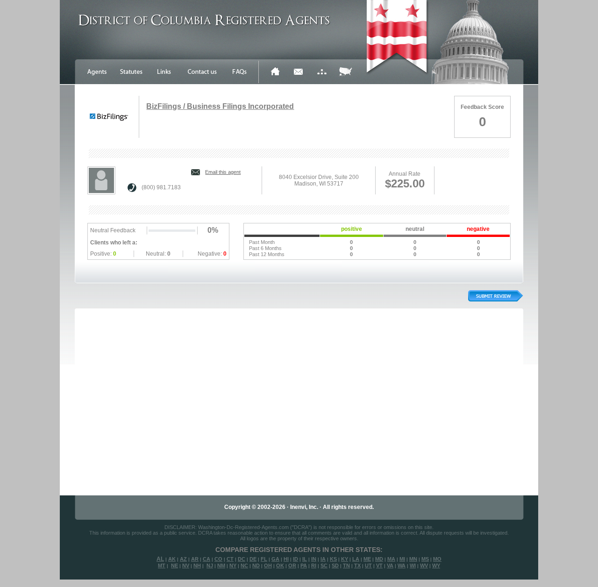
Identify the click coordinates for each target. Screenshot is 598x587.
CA (206, 559)
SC (323, 565)
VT (379, 565)
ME (367, 559)
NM (221, 565)
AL (160, 559)
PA (303, 565)
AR (195, 559)
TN (346, 565)
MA (391, 559)
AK (172, 559)
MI (402, 559)
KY (344, 559)
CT (230, 559)
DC (241, 559)
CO (218, 559)
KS (333, 559)
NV (185, 565)
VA (390, 565)
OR (292, 565)
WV (424, 565)
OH (268, 565)
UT (368, 565)
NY (232, 565)
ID (295, 559)
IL (304, 559)
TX (357, 565)
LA (355, 559)
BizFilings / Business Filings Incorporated (220, 106)
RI (313, 565)
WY (436, 565)
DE (252, 559)
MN (413, 559)
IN (313, 559)
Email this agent (223, 172)
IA (323, 559)
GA (275, 559)
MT (161, 565)
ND (256, 565)
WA (402, 565)
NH (197, 565)
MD (379, 559)
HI (286, 559)
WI (413, 565)
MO (437, 559)
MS (425, 559)
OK (280, 565)
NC (244, 565)
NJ (209, 565)
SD (335, 565)
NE (174, 565)
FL (264, 559)
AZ (183, 559)
